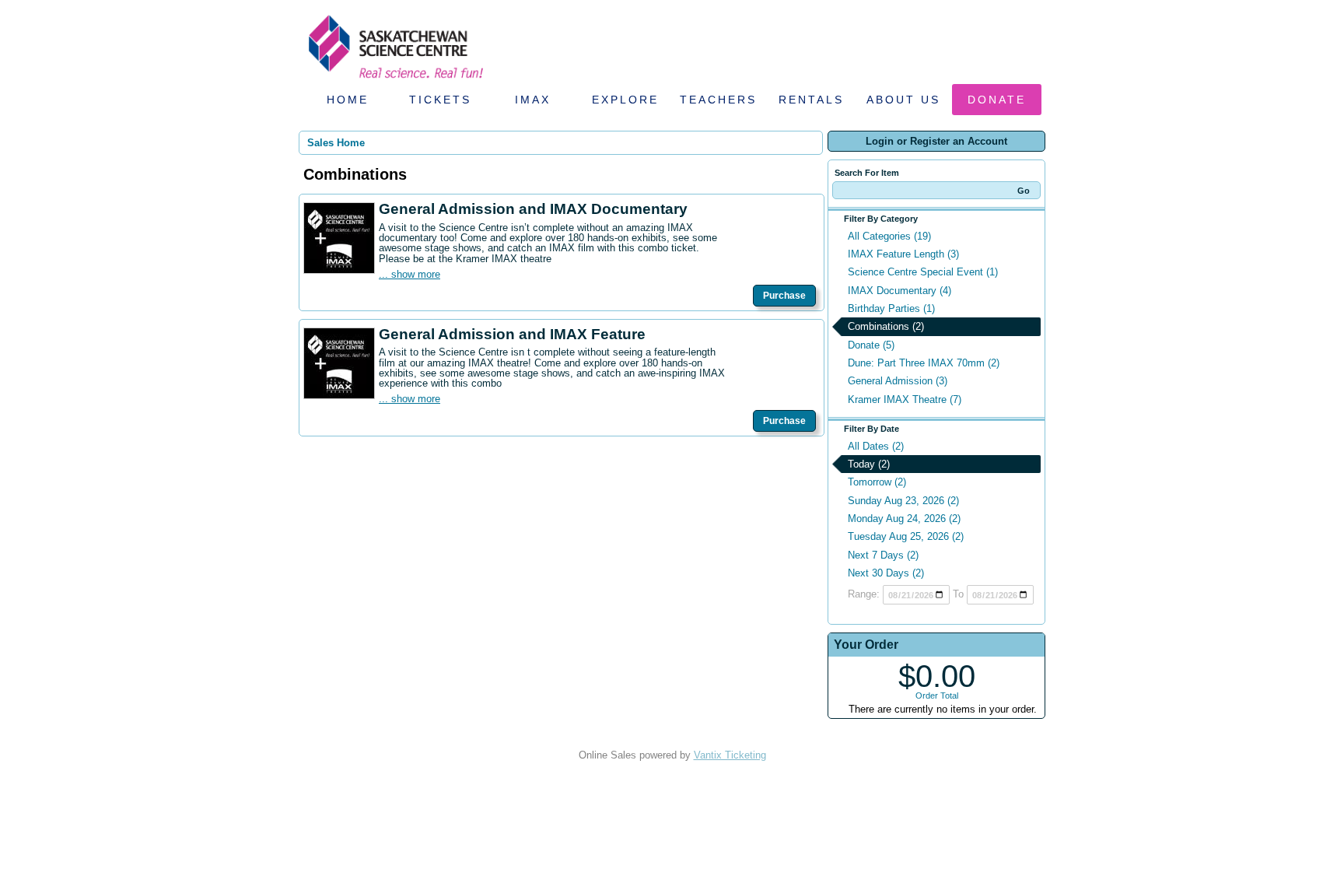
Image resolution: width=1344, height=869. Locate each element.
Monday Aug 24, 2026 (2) (904, 518)
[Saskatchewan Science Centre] (394, 79)
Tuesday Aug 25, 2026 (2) (906, 536)
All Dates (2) (876, 446)
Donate (997, 99)
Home (348, 99)
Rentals (811, 99)
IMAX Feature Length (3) (903, 254)
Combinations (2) (886, 326)
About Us (903, 99)
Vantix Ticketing (730, 755)
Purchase (784, 295)
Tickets (440, 99)
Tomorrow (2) (877, 482)
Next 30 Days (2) (886, 573)
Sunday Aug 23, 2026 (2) (903, 500)
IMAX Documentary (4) (899, 290)
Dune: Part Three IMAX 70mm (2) (923, 363)
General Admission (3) (897, 381)
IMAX (533, 99)
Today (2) (869, 464)
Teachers (718, 99)
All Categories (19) (889, 236)
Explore (625, 99)
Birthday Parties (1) (891, 308)
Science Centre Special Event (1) (923, 272)
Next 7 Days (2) (883, 555)
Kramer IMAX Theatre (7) (904, 399)
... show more (409, 274)
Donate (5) (871, 345)
